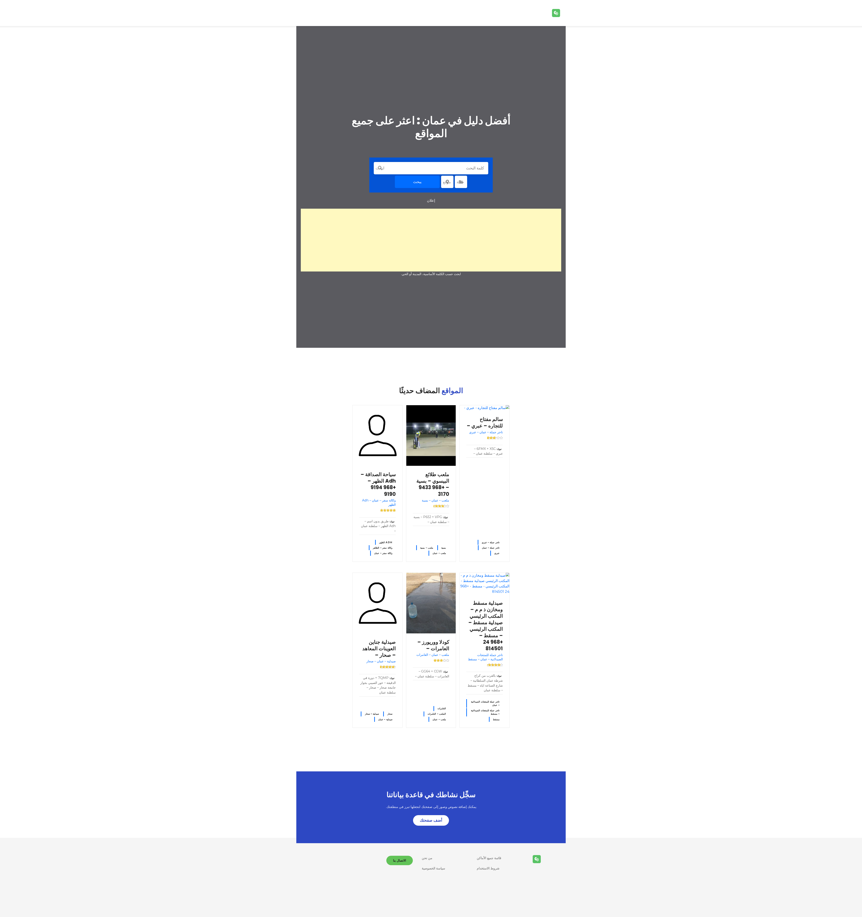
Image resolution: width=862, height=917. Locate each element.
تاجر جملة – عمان (490, 547)
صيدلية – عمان (385, 719)
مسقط (496, 719)
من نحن (427, 858)
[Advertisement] (431, 240)
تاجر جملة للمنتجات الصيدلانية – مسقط (485, 712)
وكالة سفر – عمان (383, 553)
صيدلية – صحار (372, 713)
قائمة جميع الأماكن (489, 858)
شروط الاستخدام (488, 868)
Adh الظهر (385, 542)
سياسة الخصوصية (433, 868)
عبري (496, 553)
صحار (389, 713)
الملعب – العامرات (437, 713)
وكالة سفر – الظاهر (382, 547)
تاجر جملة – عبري (490, 542)
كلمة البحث (380, 168)
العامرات (442, 708)
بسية (443, 547)
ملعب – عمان (439, 553)
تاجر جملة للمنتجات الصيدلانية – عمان (485, 703)
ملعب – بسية (426, 547)
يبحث (417, 181)
